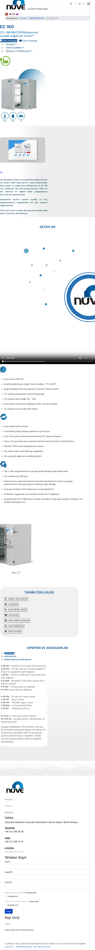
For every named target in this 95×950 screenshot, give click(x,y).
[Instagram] (84, 3)
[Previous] (0, 172)
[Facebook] (71, 3)
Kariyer (9, 799)
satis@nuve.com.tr (14, 851)
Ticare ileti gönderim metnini (17, 901)
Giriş (7, 923)
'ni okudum (20, 892)
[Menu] (88, 3)
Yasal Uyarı (10, 947)
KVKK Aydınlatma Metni (14, 892)
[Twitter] (75, 3)
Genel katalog (29, 40)
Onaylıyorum (12, 896)
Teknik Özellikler (14, 47)
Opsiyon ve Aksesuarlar (18, 51)
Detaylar (10, 44)
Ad (7, 862)
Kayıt (8, 911)
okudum (21, 901)
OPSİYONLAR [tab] (9, 653)
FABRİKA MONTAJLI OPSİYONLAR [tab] (17, 659)
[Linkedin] (79, 3)
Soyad (8, 872)
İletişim (9, 812)
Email (8, 882)
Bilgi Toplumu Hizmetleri (42, 947)
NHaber (9, 806)
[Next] (1, 172)
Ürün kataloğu (9, 40)
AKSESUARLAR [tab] (10, 656)
